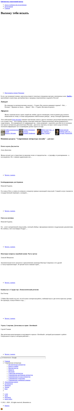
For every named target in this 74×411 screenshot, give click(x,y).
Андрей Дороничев (65, 133)
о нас (6, 394)
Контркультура (13, 368)
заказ (6, 395)
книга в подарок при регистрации (15, 5)
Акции (7, 387)
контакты (8, 397)
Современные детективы (16, 378)
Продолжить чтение (11, 93)
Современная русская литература (19, 377)
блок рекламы (16, 119)
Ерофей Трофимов (29, 133)
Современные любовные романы (19, 380)
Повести (11, 370)
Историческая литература (16, 364)
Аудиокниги (9, 384)
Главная (7, 361)
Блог (6, 389)
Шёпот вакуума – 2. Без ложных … (47, 130)
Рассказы (11, 371)
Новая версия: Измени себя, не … (65, 130)
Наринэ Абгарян (10, 133)
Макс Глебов (45, 133)
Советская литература (15, 373)
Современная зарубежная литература (20, 375)
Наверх (7, 405)
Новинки (8, 385)
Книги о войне (13, 366)
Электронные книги (11, 382)
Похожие (21, 93)
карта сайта (8, 399)
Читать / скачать (10, 175)
